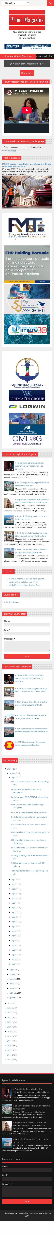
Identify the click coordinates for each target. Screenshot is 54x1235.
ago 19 (15, 893)
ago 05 (15, 945)
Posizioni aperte (13, 602)
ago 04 (15, 950)
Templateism (34, 1213)
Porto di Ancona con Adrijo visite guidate (26, 578)
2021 (9, 1022)
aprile (12, 983)
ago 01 (15, 964)
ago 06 (15, 940)
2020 (9, 1027)
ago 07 (15, 935)
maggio (13, 979)
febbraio (13, 993)
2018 (9, 1036)
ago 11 (15, 921)
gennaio (13, 997)
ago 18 (15, 898)
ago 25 (15, 777)
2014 (9, 1055)
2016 (9, 1045)
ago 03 (15, 954)
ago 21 (15, 884)
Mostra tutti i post (35, 63)
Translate (12, 150)
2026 (9, 769)
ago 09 (15, 931)
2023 (9, 1012)
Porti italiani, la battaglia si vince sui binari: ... (30, 812)
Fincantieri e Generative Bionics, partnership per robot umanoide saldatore (29, 466)
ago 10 (15, 926)
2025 (9, 1003)
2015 (9, 1050)
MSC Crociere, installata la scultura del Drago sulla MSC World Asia (26, 165)
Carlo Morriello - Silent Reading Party (25, 585)
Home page (27, 73)
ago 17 (15, 903)
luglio (12, 969)
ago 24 (15, 879)
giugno (13, 974)
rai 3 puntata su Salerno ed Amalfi (23, 582)
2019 (9, 1031)
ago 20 (15, 889)
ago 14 (15, 907)
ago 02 (15, 959)
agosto (13, 773)
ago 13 (15, 912)
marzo (13, 988)
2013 (9, 1059)
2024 (9, 1008)
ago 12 (15, 917)
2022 (9, 1017)
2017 (9, 1041)
